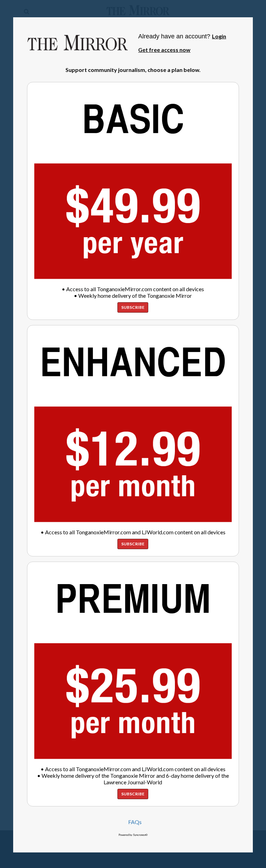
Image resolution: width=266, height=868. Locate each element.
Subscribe (132, 307)
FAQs (135, 822)
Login (219, 36)
